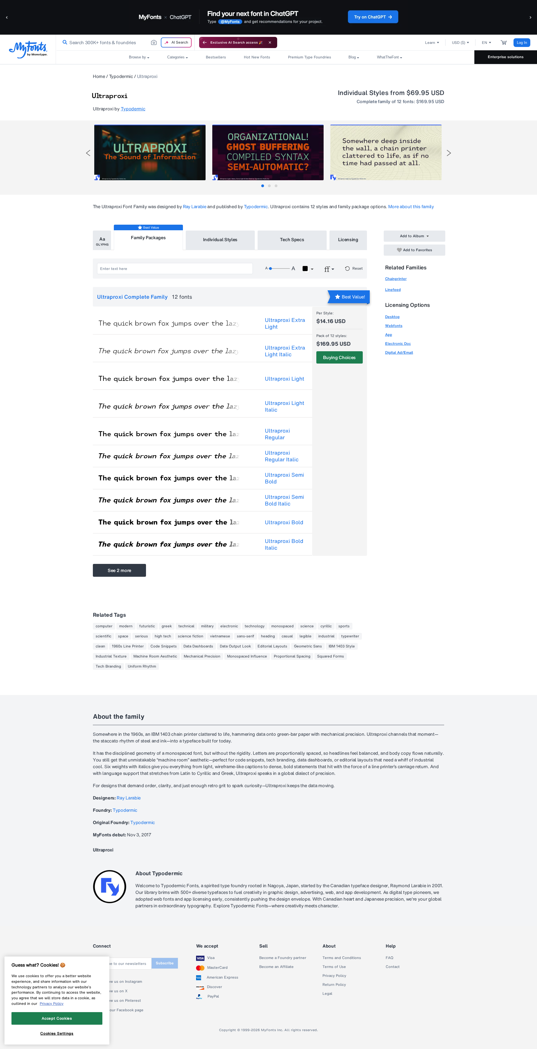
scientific (103, 636)
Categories (176, 57)
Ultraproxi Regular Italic (282, 456)
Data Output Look (235, 646)
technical (186, 626)
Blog (352, 57)
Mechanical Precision (202, 656)
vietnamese (220, 636)
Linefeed (393, 289)
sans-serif (245, 636)
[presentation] (88, 153)
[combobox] (125, 42)
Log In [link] (522, 43)
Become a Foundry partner (282, 958)
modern (126, 626)
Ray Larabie (194, 206)
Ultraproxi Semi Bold (284, 478)
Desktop (392, 316)
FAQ (389, 958)
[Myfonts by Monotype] (28, 49)
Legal (327, 993)
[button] (7, 17)
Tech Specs (292, 239)
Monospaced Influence (247, 656)
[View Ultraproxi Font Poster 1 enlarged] (150, 152)
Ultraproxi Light (284, 379)
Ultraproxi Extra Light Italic (285, 351)
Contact (393, 967)
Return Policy (334, 984)
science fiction (190, 636)
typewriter (350, 636)
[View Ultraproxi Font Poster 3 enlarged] (386, 152)
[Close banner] (270, 42)
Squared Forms (330, 656)
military (207, 626)
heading (268, 636)
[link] (63, 42)
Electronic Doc (398, 343)
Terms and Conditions (341, 958)
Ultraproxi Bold (284, 522)
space (123, 636)
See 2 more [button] (119, 570)
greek (167, 626)
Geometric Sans (308, 646)
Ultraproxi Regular (277, 434)
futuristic (147, 626)
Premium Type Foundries (309, 57)
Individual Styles (220, 239)
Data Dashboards (198, 646)
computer (104, 626)
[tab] (262, 186)
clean (100, 646)
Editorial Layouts (272, 646)
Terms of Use (334, 967)
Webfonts (393, 325)
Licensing (348, 239)
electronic (229, 626)
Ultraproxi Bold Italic (284, 544)
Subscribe (165, 963)
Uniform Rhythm (142, 666)
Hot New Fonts (257, 57)
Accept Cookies (57, 1018)
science (307, 626)
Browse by (137, 57)
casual (287, 636)
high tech (163, 636)
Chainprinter (396, 278)
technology (255, 626)
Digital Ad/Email (399, 352)
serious (141, 636)
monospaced (282, 626)
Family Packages (148, 237)
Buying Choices (339, 357)
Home (99, 76)
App (388, 334)
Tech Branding (108, 666)
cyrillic (326, 626)
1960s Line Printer (128, 646)
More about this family (411, 206)
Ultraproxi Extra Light (285, 323)
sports (344, 626)
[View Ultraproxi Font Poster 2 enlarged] (268, 152)
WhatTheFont (388, 57)
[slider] (279, 268)
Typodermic (121, 76)
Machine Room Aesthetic (155, 656)
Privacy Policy (334, 976)
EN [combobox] (484, 42)
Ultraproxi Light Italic (284, 406)
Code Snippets (163, 646)
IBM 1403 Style (342, 646)
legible (306, 636)
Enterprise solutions (506, 57)
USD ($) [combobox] (458, 42)
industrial (326, 636)
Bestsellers (216, 57)
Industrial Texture (111, 656)
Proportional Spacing (292, 656)
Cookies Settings (57, 1033)
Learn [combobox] (430, 42)
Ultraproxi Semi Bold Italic (284, 500)
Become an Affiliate (276, 967)
